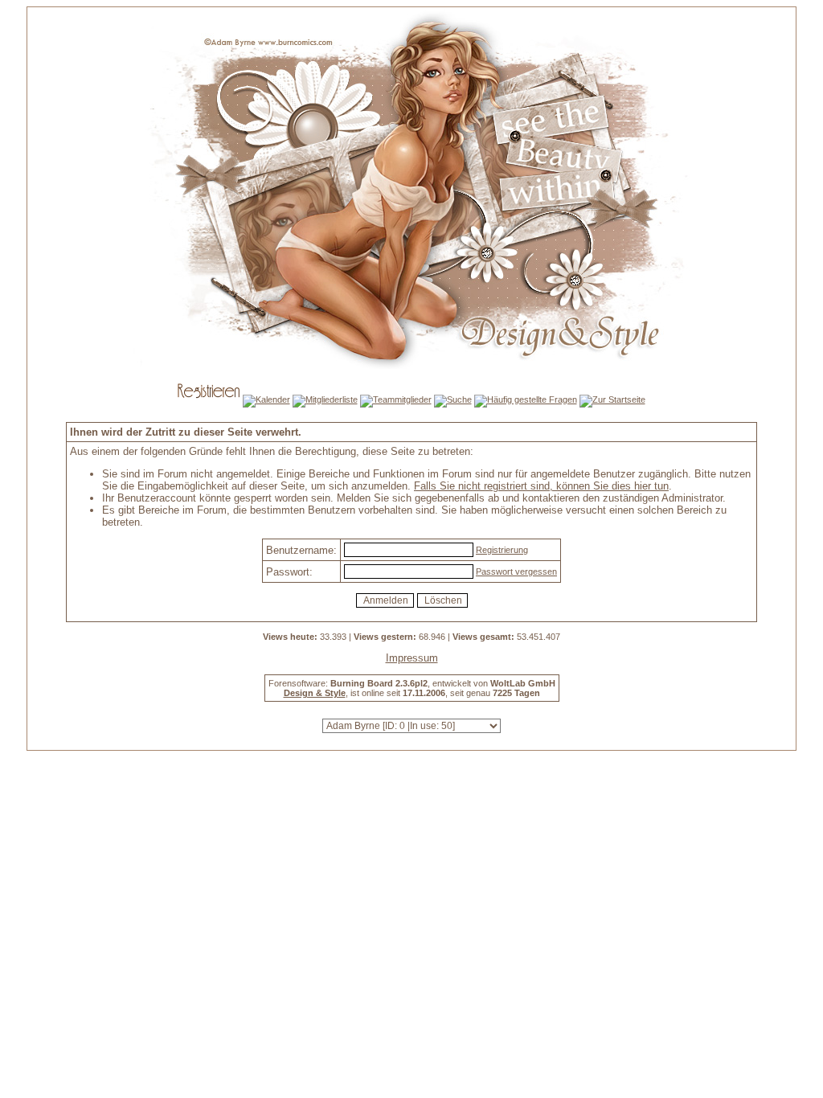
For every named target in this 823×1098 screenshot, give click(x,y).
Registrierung (502, 550)
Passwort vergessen (516, 571)
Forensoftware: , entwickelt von (411, 683)
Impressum (412, 658)
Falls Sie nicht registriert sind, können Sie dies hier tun (541, 486)
